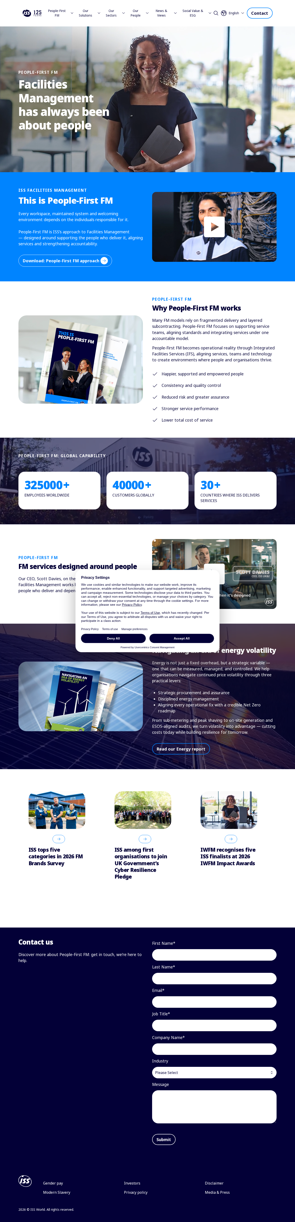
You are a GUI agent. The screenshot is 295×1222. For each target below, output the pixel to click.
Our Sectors (111, 13)
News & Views (161, 13)
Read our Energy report (180, 749)
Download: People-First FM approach (61, 260)
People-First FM (57, 13)
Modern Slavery (56, 1192)
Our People (135, 13)
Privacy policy (136, 1192)
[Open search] (216, 13)
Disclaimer (214, 1183)
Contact (259, 13)
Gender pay (53, 1183)
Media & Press (217, 1192)
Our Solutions (85, 13)
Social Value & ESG (193, 13)
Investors (132, 1183)
